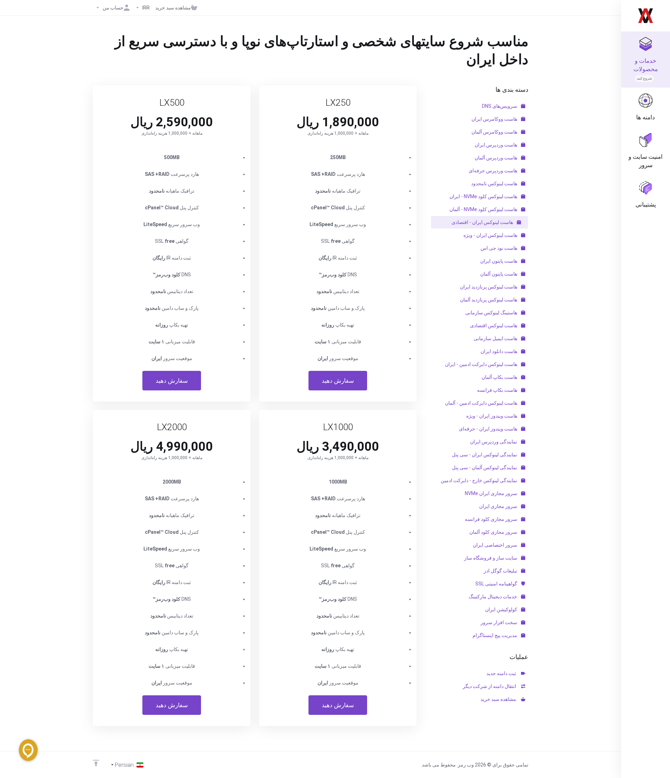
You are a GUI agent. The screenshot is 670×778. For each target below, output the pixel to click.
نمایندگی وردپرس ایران (494, 441)
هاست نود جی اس (499, 248)
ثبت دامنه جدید (502, 673)
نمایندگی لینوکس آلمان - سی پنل (485, 467)
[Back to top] (96, 763)
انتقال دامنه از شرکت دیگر (490, 686)
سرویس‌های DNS (500, 106)
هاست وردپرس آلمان (496, 157)
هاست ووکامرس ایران (494, 119)
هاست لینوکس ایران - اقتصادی (483, 222)
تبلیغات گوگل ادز (501, 571)
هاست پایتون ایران (499, 261)
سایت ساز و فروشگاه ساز (491, 558)
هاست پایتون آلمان (499, 274)
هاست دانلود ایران (499, 351)
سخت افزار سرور (499, 622)
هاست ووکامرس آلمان (494, 132)
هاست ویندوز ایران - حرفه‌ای (488, 429)
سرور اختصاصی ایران (495, 545)
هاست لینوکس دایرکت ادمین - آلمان (481, 403)
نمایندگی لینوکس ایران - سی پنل (485, 454)
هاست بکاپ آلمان (500, 377)
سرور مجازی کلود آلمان (493, 532)
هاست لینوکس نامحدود (494, 183)
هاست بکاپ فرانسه (497, 390)
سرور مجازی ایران (498, 506)
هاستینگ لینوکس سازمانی (491, 312)
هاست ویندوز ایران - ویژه (492, 416)
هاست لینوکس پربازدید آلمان (489, 299)
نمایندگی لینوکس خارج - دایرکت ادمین (479, 480)
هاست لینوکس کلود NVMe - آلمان (483, 209)
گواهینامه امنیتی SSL (496, 583)
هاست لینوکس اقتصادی (494, 325)
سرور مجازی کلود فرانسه (491, 519)
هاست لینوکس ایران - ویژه (490, 235)
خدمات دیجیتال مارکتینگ (493, 596)
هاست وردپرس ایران (496, 145)
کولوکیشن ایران (501, 609)
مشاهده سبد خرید (499, 699)
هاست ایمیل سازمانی (496, 338)
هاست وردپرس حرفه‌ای (493, 170)
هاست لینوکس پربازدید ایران (489, 287)
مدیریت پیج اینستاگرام (495, 635)
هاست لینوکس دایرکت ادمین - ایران (481, 364)
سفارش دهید (338, 380)
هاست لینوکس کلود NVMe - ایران (483, 196)
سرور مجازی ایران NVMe (491, 493)
